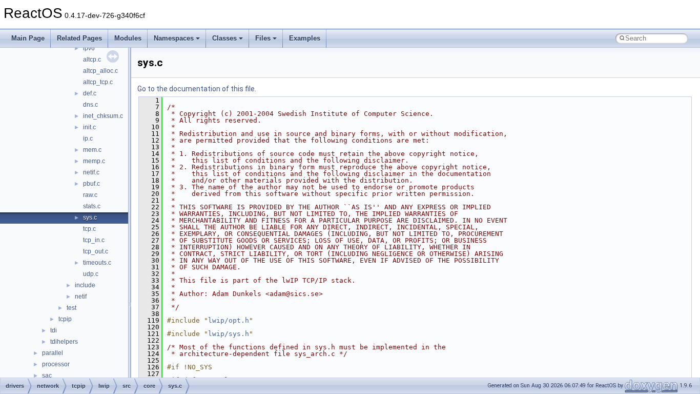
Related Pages (79, 38)
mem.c (92, 149)
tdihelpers (64, 341)
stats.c (91, 206)
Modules (127, 38)
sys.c (90, 217)
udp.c (90, 274)
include (85, 285)
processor (56, 364)
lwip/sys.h (228, 334)
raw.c (90, 195)
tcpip (65, 319)
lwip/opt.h (228, 320)
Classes (224, 38)
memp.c (94, 161)
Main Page (28, 38)
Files (263, 38)
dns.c (90, 104)
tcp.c (89, 228)
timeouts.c (97, 262)
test (71, 307)
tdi (53, 330)
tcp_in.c (94, 240)
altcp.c (92, 59)
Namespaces (174, 38)
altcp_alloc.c (100, 70)
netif (81, 296)
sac (47, 375)
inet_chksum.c (103, 116)
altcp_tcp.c (98, 82)
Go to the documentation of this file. (196, 89)
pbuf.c (91, 183)
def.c (89, 93)
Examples (304, 38)
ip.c (88, 138)
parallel (52, 353)
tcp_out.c (95, 251)
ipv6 (89, 48)
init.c (89, 127)
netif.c (91, 172)
